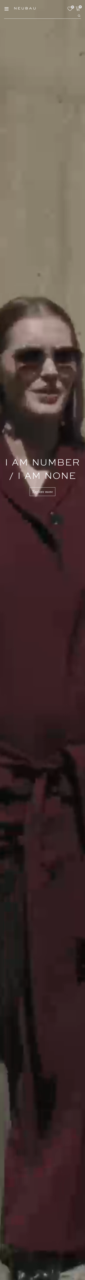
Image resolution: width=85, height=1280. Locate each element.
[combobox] (40, 15)
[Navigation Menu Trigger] (6, 9)
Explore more (42, 492)
